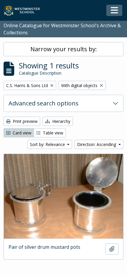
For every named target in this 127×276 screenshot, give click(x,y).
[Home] (24, 10)
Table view (52, 133)
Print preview (25, 121)
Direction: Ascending (97, 144)
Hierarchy (60, 121)
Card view (21, 133)
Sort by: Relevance (48, 144)
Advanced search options (44, 103)
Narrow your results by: (63, 49)
